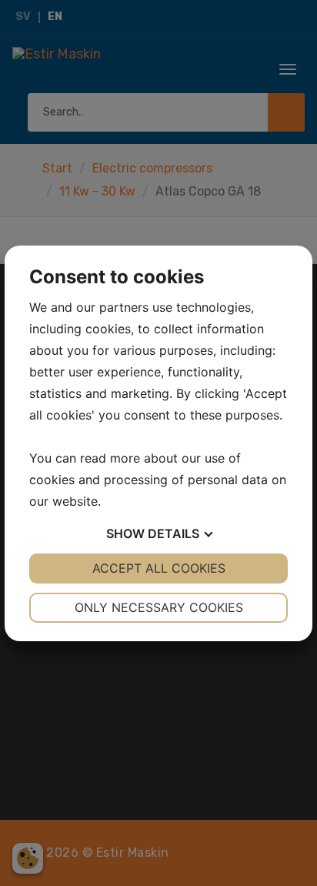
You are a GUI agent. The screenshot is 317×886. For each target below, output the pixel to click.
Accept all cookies (158, 568)
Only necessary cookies (159, 607)
